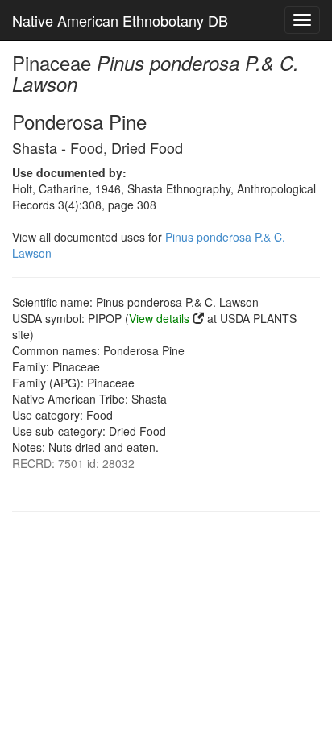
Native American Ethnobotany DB (120, 20)
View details (159, 318)
